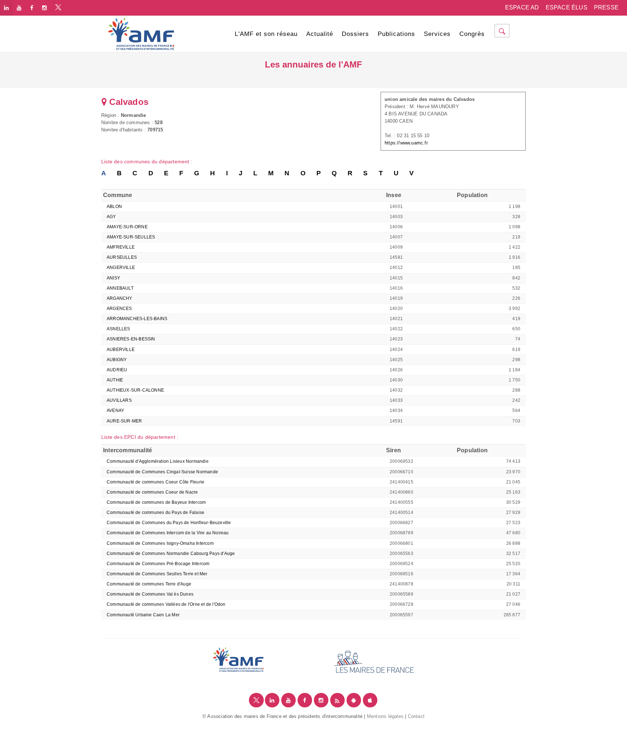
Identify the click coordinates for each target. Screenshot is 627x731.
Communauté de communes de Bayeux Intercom (156, 502)
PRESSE (606, 7)
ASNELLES (118, 328)
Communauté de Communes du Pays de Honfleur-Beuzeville (169, 522)
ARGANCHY (119, 298)
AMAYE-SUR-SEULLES (131, 237)
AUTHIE (115, 380)
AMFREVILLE (121, 247)
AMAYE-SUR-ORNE (127, 226)
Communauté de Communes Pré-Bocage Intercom (158, 563)
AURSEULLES (122, 257)
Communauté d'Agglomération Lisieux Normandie (158, 461)
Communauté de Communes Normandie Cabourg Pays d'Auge (171, 553)
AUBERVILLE (121, 349)
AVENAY (115, 410)
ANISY (113, 278)
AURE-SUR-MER (124, 421)
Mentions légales (385, 716)
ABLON (114, 206)
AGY (111, 216)
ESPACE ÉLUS (566, 7)
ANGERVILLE (121, 267)
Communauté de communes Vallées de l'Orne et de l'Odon (166, 604)
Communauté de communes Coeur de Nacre (152, 492)
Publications (396, 33)
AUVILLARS (119, 400)
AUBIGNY (117, 359)
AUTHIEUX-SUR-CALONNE (135, 390)
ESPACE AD (522, 7)
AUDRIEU (117, 369)
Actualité (319, 33)
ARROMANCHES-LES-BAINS (137, 318)
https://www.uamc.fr (406, 143)
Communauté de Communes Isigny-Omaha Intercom (160, 543)
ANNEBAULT (120, 288)
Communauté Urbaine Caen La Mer (143, 614)
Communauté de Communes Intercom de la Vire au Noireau (168, 532)
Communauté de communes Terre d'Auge (149, 584)
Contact (416, 716)
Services (437, 33)
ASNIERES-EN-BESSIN (131, 339)
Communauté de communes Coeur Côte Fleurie (155, 482)
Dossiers (355, 33)
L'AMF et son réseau (266, 33)
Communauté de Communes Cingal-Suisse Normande (163, 471)
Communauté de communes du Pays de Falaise (155, 512)
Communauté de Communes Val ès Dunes (150, 594)
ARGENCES (119, 308)
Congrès (472, 33)
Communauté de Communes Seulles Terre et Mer (157, 573)
